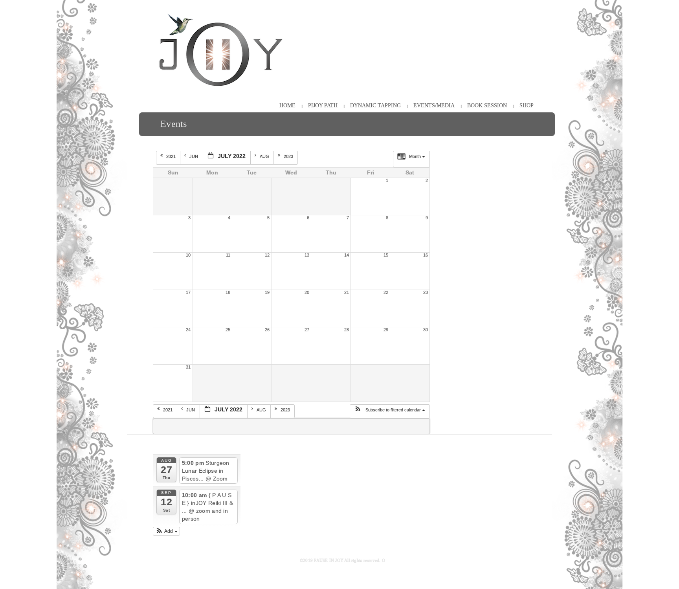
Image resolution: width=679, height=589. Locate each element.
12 (267, 255)
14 (346, 255)
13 (307, 255)
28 (346, 329)
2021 (171, 156)
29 (386, 329)
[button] (389, 411)
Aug (265, 156)
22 (386, 292)
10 (188, 255)
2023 (289, 156)
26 (267, 329)
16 (425, 255)
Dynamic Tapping (375, 105)
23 (425, 292)
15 (386, 255)
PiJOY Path (323, 105)
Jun (194, 156)
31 (188, 367)
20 (307, 292)
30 (425, 329)
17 (188, 292)
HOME (287, 105)
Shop (526, 105)
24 (188, 329)
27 (307, 329)
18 (228, 292)
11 (228, 255)
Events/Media (434, 105)
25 (228, 329)
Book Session (487, 105)
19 (267, 292)
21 (346, 292)
